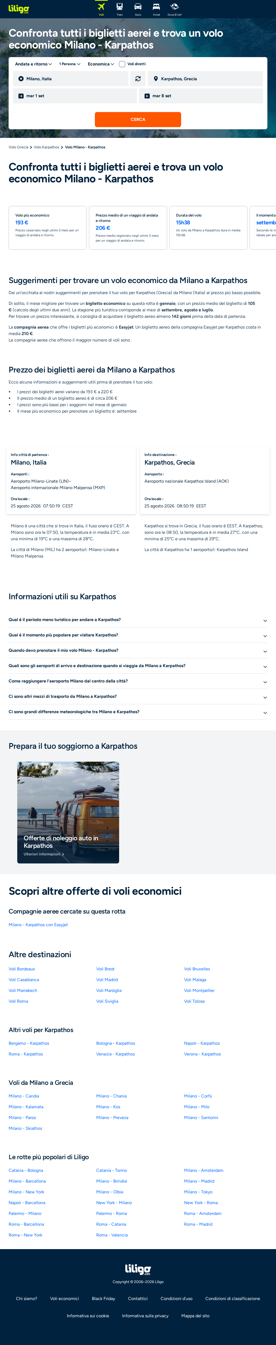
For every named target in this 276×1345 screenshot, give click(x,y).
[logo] (19, 9)
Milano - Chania (111, 1096)
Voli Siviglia (107, 1001)
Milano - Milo (196, 1106)
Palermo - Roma (111, 1213)
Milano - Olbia (109, 1191)
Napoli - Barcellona (27, 1202)
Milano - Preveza (112, 1117)
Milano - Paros (22, 1117)
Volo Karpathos (46, 147)
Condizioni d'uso (176, 1298)
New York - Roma (201, 1202)
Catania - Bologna (26, 1170)
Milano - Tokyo (198, 1191)
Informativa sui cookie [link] (88, 1315)
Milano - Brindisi (111, 1181)
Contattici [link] (138, 1298)
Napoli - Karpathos (202, 1043)
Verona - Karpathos (202, 1054)
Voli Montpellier (199, 990)
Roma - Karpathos (26, 1054)
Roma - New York (25, 1235)
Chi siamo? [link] (26, 1298)
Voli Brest (105, 968)
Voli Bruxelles (197, 968)
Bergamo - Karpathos (29, 1043)
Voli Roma (18, 1001)
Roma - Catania (111, 1224)
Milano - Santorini (201, 1117)
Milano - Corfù (198, 1096)
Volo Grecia (18, 147)
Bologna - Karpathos (115, 1043)
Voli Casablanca (24, 979)
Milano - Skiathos (25, 1128)
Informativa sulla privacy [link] (145, 1315)
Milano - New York (26, 1191)
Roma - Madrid (198, 1224)
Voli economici (64, 1298)
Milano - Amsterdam (203, 1170)
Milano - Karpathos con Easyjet (38, 924)
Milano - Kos (108, 1106)
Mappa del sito (195, 1315)
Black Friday (103, 1298)
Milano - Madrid (199, 1181)
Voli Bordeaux (22, 968)
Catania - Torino (111, 1170)
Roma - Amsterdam (203, 1213)
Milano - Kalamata (26, 1106)
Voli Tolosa (194, 1001)
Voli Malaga (195, 979)
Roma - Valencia (112, 1235)
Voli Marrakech (23, 990)
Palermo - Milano (25, 1213)
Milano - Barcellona (27, 1181)
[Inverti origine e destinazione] (138, 78)
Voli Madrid (107, 979)
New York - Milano (114, 1202)
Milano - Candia (24, 1096)
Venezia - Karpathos (115, 1054)
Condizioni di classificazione (232, 1298)
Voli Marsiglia (109, 990)
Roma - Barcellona (26, 1224)
